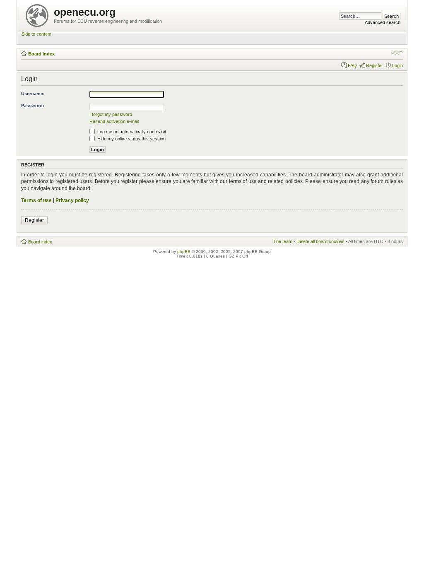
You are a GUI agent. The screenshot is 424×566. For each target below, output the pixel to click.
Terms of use (36, 200)
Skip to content (36, 33)
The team (282, 241)
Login (397, 65)
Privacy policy (72, 200)
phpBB (183, 251)
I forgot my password (110, 114)
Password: (32, 105)
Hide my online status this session (131, 138)
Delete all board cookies (320, 241)
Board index (41, 53)
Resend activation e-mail (114, 121)
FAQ (352, 65)
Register (374, 65)
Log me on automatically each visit (131, 131)
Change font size (397, 52)
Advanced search (382, 22)
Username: (33, 93)
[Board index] (38, 14)
